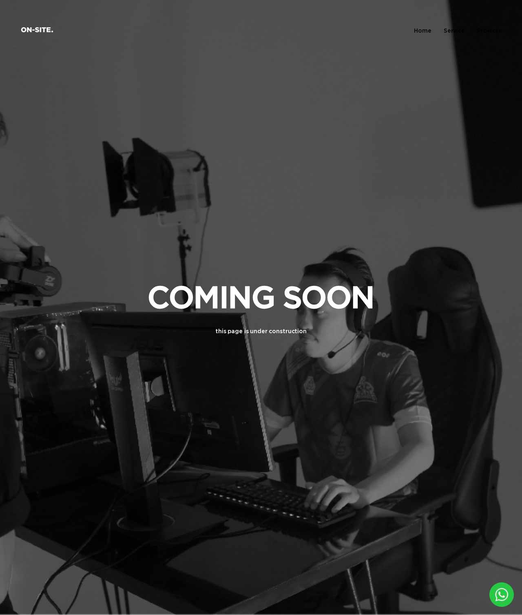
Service (454, 30)
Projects (489, 30)
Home (422, 30)
